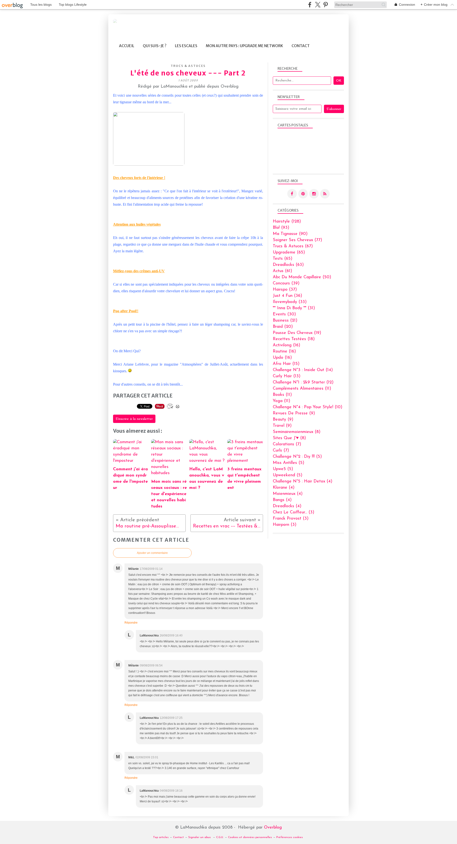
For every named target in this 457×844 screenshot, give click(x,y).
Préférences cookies (289, 837)
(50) (302, 277)
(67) (293, 246)
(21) (285, 320)
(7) (287, 444)
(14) (303, 370)
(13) (286, 376)
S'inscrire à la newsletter (134, 419)
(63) (288, 265)
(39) (286, 283)
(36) (287, 296)
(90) (290, 234)
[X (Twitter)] (318, 4)
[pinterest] (325, 4)
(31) (294, 308)
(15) (286, 364)
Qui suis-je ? (154, 46)
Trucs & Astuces (188, 66)
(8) (296, 432)
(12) (303, 382)
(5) (297, 457)
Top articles (161, 837)
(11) (302, 389)
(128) (287, 221)
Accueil (126, 46)
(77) (297, 240)
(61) (282, 271)
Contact (301, 46)
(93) (281, 228)
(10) (307, 407)
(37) (285, 290)
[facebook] (310, 4)
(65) (289, 252)
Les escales (186, 46)
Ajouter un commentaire (152, 553)
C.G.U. (220, 837)
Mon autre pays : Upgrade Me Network (244, 46)
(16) (286, 345)
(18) (294, 339)
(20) (283, 327)
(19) (297, 333)
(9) (294, 413)
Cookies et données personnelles (250, 837)
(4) (302, 481)
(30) (284, 314)
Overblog (273, 827)
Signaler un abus (200, 837)
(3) (293, 512)
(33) (290, 302)
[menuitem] (126, 45)
